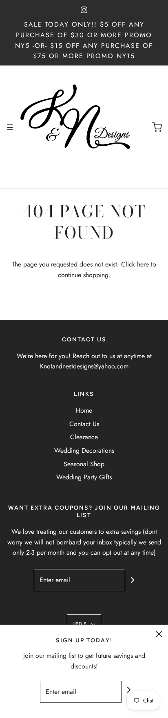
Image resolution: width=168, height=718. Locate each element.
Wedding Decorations (84, 450)
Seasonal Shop (84, 464)
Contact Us (84, 424)
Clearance (84, 437)
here (143, 264)
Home (84, 410)
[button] (84, 624)
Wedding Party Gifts (84, 477)
